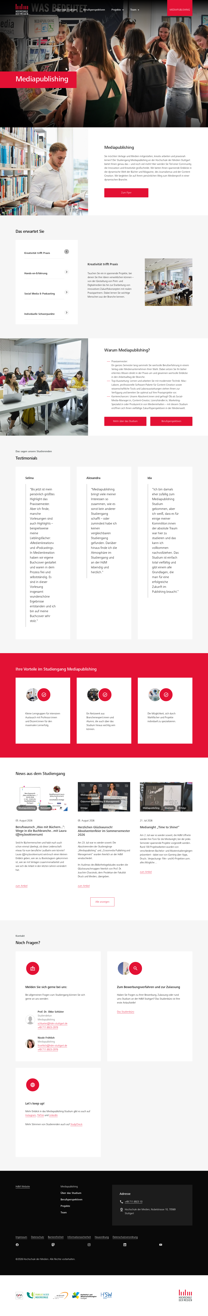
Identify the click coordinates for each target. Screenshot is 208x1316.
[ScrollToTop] (201, 1309)
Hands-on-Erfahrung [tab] (35, 273)
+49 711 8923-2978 (48, 1027)
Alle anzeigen (102, 902)
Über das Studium (71, 1193)
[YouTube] (160, 1244)
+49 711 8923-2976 (48, 1049)
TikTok (40, 1115)
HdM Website (23, 1186)
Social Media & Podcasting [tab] (39, 294)
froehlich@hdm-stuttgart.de (52, 1045)
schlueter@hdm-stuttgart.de (52, 1023)
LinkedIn (53, 1115)
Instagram (30, 1115)
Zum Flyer (126, 193)
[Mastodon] (53, 1244)
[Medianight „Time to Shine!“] (166, 797)
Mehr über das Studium (125, 421)
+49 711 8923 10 (133, 1202)
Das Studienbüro (125, 1012)
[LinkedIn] (124, 1244)
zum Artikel (21, 886)
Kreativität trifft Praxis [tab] (37, 253)
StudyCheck (76, 1124)
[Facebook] (17, 1244)
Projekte (116, 10)
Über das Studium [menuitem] (66, 10)
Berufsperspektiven (171, 421)
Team (133, 10)
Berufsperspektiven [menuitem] (94, 10)
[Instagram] (89, 1244)
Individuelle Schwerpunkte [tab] (39, 314)
